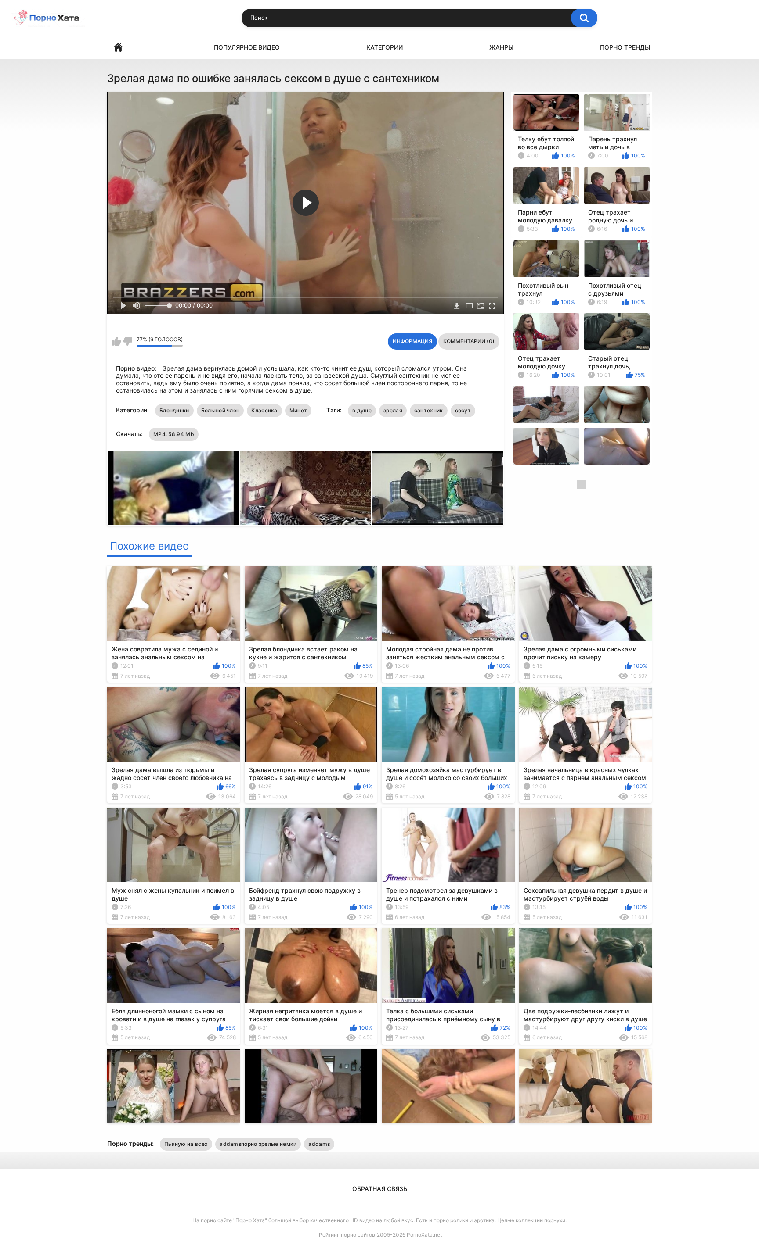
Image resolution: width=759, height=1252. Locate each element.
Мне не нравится (127, 341)
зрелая (392, 410)
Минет (298, 410)
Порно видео (118, 47)
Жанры (501, 47)
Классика (264, 410)
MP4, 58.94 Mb (173, 434)
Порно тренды (625, 47)
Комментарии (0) (469, 341)
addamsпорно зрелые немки (258, 1144)
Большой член (220, 410)
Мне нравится (116, 341)
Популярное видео (247, 47)
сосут (463, 410)
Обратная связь (379, 1188)
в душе (362, 410)
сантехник (428, 410)
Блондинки (174, 410)
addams (319, 1144)
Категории (384, 47)
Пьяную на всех (186, 1144)
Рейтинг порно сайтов (347, 1234)
